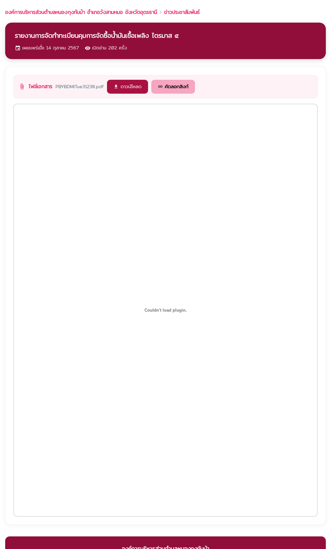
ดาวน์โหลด (127, 86)
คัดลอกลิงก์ (173, 86)
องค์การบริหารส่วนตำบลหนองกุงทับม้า (81, 12)
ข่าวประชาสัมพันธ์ (182, 12)
